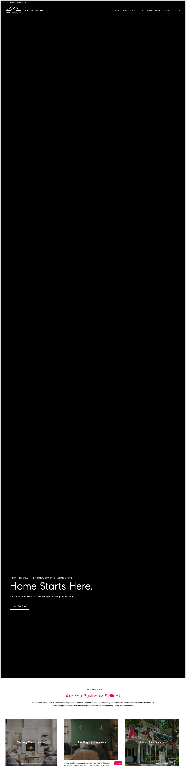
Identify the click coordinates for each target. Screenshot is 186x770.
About (149, 10)
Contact (168, 10)
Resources (158, 10)
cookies (81, 762)
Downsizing (134, 10)
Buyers (124, 10)
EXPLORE (31, 745)
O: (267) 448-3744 (23, 3)
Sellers (116, 10)
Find (142, 10)
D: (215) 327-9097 (9, 3)
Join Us (177, 10)
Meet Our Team (19, 606)
